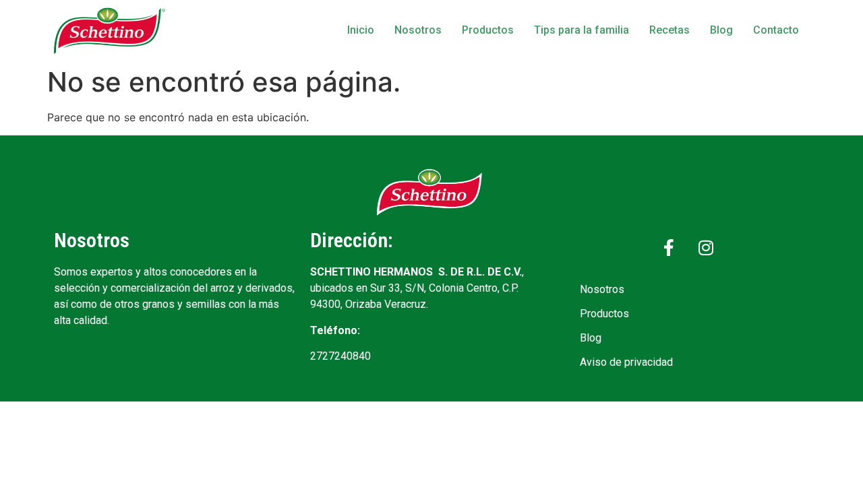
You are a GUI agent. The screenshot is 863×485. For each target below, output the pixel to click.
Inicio (360, 30)
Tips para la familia (581, 30)
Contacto (776, 30)
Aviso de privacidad (626, 362)
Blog (721, 30)
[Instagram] (706, 247)
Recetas (669, 30)
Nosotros (418, 30)
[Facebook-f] (669, 247)
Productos (488, 30)
